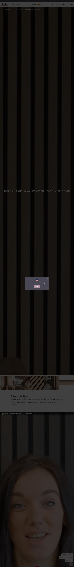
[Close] (47, 279)
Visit (37, 286)
